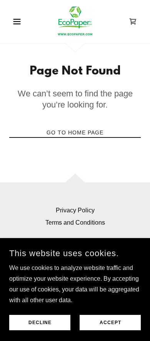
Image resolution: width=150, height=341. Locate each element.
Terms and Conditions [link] (75, 222)
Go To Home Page (75, 132)
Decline (40, 322)
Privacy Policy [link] (75, 210)
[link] (75, 21)
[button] (19, 21)
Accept (110, 322)
